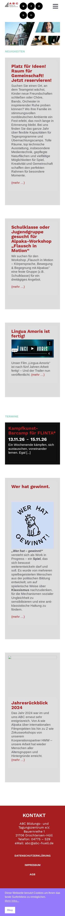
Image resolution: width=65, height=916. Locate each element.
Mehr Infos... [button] (12, 900)
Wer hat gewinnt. (30, 486)
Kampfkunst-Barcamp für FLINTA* (32, 431)
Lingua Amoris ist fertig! (30, 334)
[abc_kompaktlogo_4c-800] (11, 3)
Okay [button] (10, 910)
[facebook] (31, 6)
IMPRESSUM (32, 865)
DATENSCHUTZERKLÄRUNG (32, 855)
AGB (32, 874)
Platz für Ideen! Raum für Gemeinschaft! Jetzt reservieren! (31, 73)
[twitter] (23, 15)
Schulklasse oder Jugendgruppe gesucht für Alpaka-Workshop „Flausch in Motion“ (31, 238)
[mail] (31, 15)
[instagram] (39, 6)
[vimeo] (23, 6)
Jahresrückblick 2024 (29, 705)
